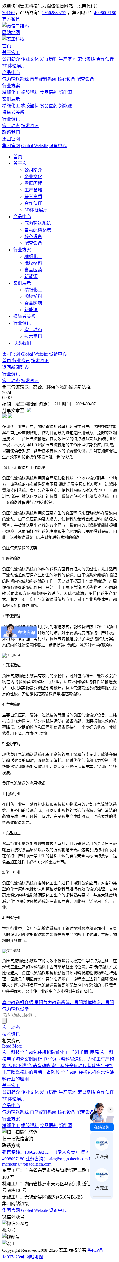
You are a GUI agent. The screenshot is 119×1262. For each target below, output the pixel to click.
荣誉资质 (86, 59)
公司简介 (11, 59)
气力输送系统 (15, 79)
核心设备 (66, 79)
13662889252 (54, 12)
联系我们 (11, 132)
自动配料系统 (43, 79)
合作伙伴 (105, 59)
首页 (6, 46)
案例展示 (11, 99)
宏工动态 (11, 125)
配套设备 (85, 79)
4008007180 (105, 12)
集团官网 (11, 139)
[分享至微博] (4, 416)
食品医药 (49, 92)
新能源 (65, 92)
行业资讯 (11, 119)
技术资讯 (30, 125)
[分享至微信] (29, 410)
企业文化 (30, 59)
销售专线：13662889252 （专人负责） (41, 1152)
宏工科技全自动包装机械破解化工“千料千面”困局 (51, 1052)
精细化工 (11, 92)
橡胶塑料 (30, 92)
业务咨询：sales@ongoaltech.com (56, 1158)
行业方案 (11, 85)
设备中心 (58, 145)
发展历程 (49, 59)
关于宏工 (11, 52)
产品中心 (11, 72)
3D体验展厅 (13, 65)
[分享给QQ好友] (10, 416)
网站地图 (34, 1257)
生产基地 (67, 59)
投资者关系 (13, 112)
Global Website (34, 145)
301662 (8, 12)
